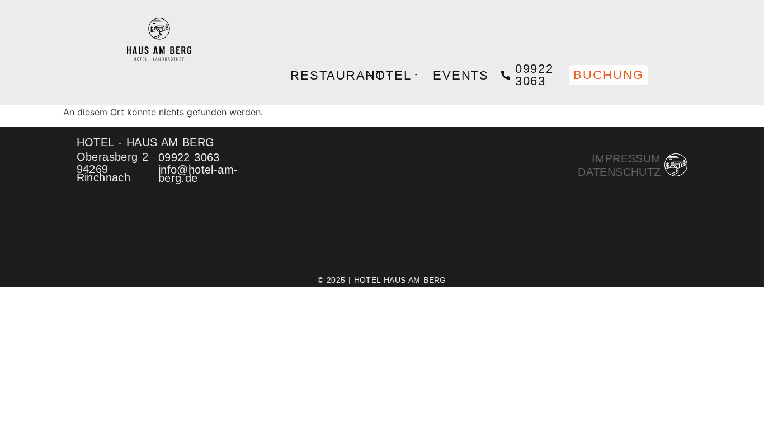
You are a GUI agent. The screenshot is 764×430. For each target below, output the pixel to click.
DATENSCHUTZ (619, 172)
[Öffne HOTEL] (415, 75)
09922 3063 (534, 75)
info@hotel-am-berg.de (198, 173)
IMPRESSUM (626, 158)
